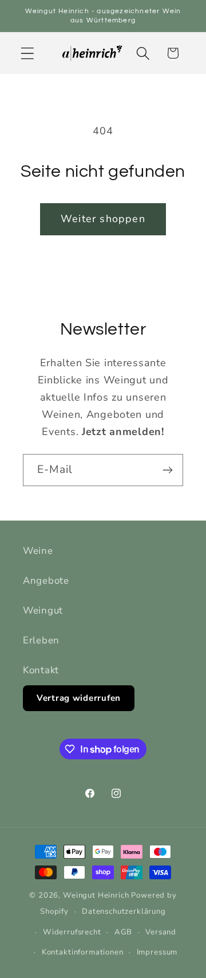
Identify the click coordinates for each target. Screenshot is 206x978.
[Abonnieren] (167, 470)
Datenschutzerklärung (124, 911)
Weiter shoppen (103, 219)
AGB (123, 932)
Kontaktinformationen (83, 952)
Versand (160, 932)
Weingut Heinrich (96, 895)
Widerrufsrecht (72, 932)
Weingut (43, 610)
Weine (38, 550)
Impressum (157, 952)
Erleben (41, 640)
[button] (28, 53)
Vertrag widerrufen (79, 698)
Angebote (46, 580)
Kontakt (41, 670)
